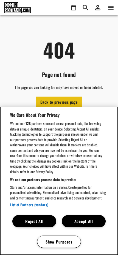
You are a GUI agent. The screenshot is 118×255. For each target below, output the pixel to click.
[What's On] (74, 7)
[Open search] (86, 7)
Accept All (83, 221)
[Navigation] (111, 7)
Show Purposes (59, 242)
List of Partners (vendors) (29, 204)
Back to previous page (59, 102)
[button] (98, 7)
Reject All (34, 221)
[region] (59, 181)
